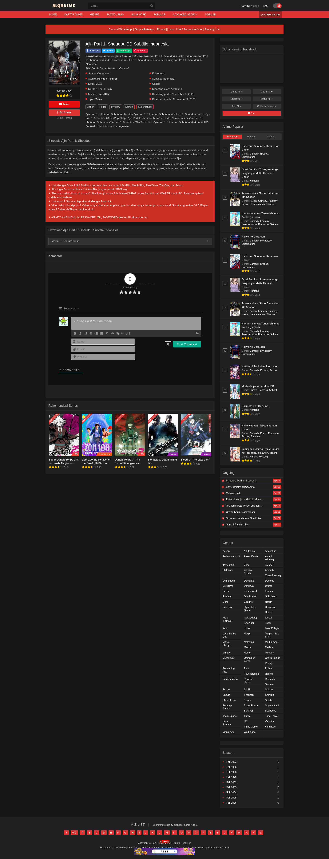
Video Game (251, 726)
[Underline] (85, 333)
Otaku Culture (272, 658)
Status (265, 99)
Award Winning (269, 558)
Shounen (271, 204)
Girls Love (270, 596)
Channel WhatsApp (120, 29)
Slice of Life (229, 700)
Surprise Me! (271, 14)
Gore (225, 601)
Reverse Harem (248, 681)
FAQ (265, 5)
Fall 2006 (231, 802)
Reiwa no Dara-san (253, 236)
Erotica (264, 153)
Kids (225, 628)
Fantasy (273, 200)
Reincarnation (257, 204)
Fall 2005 (231, 797)
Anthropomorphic (232, 556)
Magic (247, 633)
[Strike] (91, 333)
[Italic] (80, 333)
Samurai (269, 684)
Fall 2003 (231, 787)
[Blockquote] (107, 333)
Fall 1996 (231, 767)
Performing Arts (229, 670)
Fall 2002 (231, 782)
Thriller (247, 716)
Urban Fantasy (227, 723)
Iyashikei (249, 623)
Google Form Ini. (101, 201)
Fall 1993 (231, 761)
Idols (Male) (250, 617)
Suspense (270, 710)
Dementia (249, 580)
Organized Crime (249, 660)
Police (268, 668)
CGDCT (269, 564)
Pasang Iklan (212, 29)
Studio (235, 99)
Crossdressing (273, 575)
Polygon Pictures (107, 78)
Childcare (228, 570)
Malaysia (249, 642)
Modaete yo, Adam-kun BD (258, 386)
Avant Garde (251, 556)
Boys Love (228, 564)
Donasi (161, 29)
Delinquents (229, 580)
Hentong (254, 180)
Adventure (270, 551)
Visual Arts (229, 732)
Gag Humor (250, 596)
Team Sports (230, 716)
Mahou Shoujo (226, 644)
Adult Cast (250, 551)
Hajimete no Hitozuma (255, 405)
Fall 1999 (231, 777)
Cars (246, 564)
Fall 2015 (103, 94)
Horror (102, 106)
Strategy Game (227, 707)
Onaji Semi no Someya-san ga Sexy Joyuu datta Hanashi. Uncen (260, 173)
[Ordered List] (96, 333)
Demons (269, 580)
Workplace (250, 732)
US (245, 721)
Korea (247, 628)
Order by (265, 106)
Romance (263, 224)
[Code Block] (112, 333)
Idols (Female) (227, 619)
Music (247, 652)
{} (122, 333)
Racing (269, 673)
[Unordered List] (101, 333)
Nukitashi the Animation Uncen (260, 366)
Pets (246, 668)
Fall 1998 (231, 772)
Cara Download (249, 5)
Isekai (245, 204)
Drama (268, 585)
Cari (252, 113)
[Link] (117, 333)
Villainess (270, 726)
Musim (266, 91)
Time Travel (271, 716)
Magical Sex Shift (272, 635)
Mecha (247, 647)
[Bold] (75, 333)
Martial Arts (271, 642)
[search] (152, 5)
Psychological (251, 673)
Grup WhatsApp (144, 29)
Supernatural (145, 106)
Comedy (254, 153)
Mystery (115, 106)
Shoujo (226, 694)
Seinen (129, 106)
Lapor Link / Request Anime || (186, 29)
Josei (268, 623)
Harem (253, 390)
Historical (270, 607)
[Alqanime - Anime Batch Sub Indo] (64, 8)
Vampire (269, 721)
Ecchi (263, 433)
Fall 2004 (231, 792)
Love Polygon (272, 628)
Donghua (249, 585)
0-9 (74, 832)
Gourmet (248, 601)
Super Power (251, 705)
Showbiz (269, 694)
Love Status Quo (229, 635)
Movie (98, 99)
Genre (235, 91)
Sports (268, 700)
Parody (269, 663)
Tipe (235, 106)
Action (90, 106)
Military (227, 652)
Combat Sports (248, 572)
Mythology (266, 240)
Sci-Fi (247, 689)
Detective (228, 585)
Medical (269, 647)
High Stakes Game (250, 609)
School (273, 370)
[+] (128, 333)
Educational (250, 591)
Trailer (65, 104)
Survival (248, 710)
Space (247, 700)
